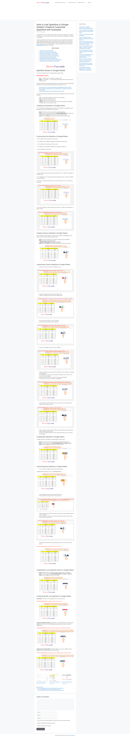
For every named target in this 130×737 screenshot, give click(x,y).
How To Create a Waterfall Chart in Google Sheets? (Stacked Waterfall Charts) (86, 56)
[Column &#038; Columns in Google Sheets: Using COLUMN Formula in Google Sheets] (55, 677)
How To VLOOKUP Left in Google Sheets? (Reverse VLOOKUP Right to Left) (86, 31)
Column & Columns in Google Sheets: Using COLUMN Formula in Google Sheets (55, 682)
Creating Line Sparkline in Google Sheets (48, 52)
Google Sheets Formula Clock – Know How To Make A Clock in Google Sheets (67, 682)
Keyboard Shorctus (81, 2)
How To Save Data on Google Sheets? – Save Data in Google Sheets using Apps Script (85, 60)
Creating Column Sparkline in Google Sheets (49, 54)
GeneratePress (72, 735)
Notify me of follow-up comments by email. (46, 723)
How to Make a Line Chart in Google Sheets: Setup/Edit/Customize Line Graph (55, 87)
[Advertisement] (65, 13)
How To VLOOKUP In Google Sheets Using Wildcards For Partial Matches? (86, 38)
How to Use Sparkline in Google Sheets (44, 688)
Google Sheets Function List (60, 2)
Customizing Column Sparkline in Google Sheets (49, 55)
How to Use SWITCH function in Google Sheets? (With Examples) (49, 689)
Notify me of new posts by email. (44, 725)
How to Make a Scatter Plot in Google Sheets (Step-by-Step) (51, 91)
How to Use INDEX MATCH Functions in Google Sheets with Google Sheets (51, 690)
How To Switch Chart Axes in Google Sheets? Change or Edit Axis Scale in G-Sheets (42, 682)
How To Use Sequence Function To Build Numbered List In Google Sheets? (86, 51)
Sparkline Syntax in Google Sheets (47, 50)
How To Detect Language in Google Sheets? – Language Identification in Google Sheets (85, 68)
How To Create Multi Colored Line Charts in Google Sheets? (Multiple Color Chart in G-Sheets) (86, 43)
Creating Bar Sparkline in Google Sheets (48, 57)
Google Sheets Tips (72, 2)
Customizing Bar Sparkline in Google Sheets (48, 58)
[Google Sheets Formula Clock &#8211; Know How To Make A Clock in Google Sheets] (68, 677)
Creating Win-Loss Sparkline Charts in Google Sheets (50, 59)
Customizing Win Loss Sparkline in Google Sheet (49, 61)
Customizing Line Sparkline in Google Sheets (49, 53)
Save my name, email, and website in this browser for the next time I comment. (54, 720)
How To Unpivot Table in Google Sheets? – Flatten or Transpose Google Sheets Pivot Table (85, 47)
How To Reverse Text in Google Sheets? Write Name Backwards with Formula (85, 64)
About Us (89, 2)
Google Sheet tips (40, 45)
